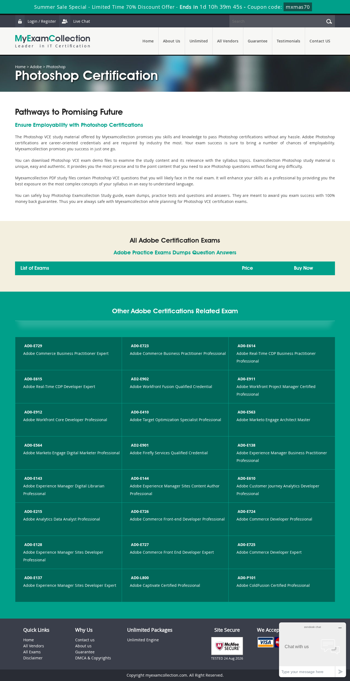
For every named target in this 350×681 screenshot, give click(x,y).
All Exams (32, 651)
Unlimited (198, 41)
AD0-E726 (140, 511)
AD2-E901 (140, 445)
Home (148, 41)
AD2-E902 (140, 378)
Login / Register (42, 21)
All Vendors (227, 41)
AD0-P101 (247, 577)
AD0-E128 (33, 544)
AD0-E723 (140, 345)
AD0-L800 (140, 577)
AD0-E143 (33, 478)
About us (83, 645)
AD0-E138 (246, 445)
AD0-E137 (33, 577)
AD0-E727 (140, 544)
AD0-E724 (246, 511)
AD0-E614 (246, 345)
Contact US (320, 41)
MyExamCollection (52, 41)
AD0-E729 (33, 345)
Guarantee (257, 41)
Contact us (85, 639)
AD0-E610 (246, 478)
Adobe (36, 66)
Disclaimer (33, 657)
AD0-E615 (33, 378)
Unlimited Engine (143, 639)
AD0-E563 (246, 412)
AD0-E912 (33, 412)
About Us (171, 41)
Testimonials (288, 41)
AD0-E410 (140, 412)
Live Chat (81, 21)
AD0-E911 (246, 378)
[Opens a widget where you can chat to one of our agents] (312, 649)
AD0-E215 (33, 511)
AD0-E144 (140, 478)
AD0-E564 (33, 445)
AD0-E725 (246, 544)
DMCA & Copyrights (93, 657)
